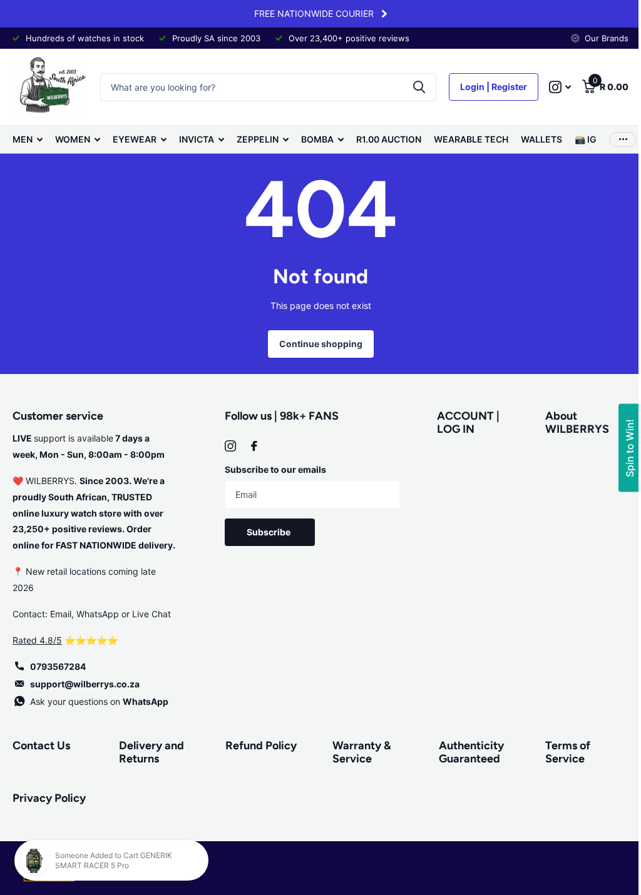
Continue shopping (320, 343)
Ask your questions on (99, 701)
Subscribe (269, 532)
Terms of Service (567, 752)
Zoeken (419, 87)
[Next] (384, 13)
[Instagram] (230, 446)
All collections (28, 139)
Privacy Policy (49, 798)
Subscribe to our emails (275, 469)
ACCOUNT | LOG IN (468, 422)
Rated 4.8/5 (37, 640)
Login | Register (493, 86)
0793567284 (58, 666)
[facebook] (254, 446)
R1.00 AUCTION (388, 139)
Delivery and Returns (151, 752)
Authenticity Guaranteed (471, 752)
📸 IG (586, 139)
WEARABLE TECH (471, 139)
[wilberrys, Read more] (560, 87)
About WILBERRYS (577, 422)
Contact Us (41, 745)
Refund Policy (261, 745)
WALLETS (541, 139)
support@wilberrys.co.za (85, 684)
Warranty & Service (361, 752)
